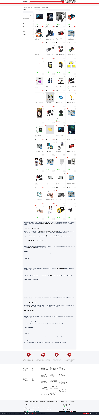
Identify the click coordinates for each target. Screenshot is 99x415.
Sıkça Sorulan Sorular (50, 401)
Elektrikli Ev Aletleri (25, 382)
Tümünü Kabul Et (86, 413)
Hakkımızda (26, 401)
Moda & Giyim (24, 366)
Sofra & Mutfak (24, 370)
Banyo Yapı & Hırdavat (34, 7)
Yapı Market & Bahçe (25, 378)
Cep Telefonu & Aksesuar (25, 368)
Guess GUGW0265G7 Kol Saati (62, 369)
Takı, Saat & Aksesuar (25, 381)
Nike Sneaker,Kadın (43, 373)
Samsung (33, 367)
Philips (32, 369)
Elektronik (24, 367)
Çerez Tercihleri (72, 401)
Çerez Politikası (42, 401)
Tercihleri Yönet (96, 413)
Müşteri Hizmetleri (67, 0)
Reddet (91, 413)
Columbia (33, 381)
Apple (32, 366)
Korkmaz (33, 371)
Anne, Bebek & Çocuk (25, 372)
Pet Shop (24, 377)
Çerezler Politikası (34, 413)
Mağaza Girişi (74, 0)
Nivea (32, 376)
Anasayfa (25, 7)
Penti (32, 372)
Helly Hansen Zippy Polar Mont (62, 377)
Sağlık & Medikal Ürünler (25, 380)
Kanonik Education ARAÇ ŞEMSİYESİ (44, 366)
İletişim (57, 401)
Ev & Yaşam (28, 7)
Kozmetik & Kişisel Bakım (25, 371)
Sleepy (32, 379)
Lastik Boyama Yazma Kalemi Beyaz (54, 388)
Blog (66, 401)
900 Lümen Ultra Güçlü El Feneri (62, 391)
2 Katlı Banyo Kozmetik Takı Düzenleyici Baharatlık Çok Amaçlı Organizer (53, 370)
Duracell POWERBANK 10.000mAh (44, 376)
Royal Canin (33, 380)
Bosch (32, 368)
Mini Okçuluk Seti (61, 384)
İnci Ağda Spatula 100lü (52, 375)
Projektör (47, 7)
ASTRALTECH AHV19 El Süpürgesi (62, 380)
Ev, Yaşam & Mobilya (25, 369)
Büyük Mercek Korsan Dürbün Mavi (62, 388)
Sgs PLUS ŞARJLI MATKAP (61, 381)
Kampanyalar (62, 0)
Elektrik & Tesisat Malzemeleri (41, 7)
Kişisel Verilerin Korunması (34, 401)
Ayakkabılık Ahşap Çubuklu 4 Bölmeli (54, 368)
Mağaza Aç (70, 0)
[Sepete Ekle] (43, 26)
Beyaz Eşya (24, 379)
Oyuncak (24, 376)
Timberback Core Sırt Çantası (62, 368)
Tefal (32, 370)
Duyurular (62, 401)
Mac (32, 377)
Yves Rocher (33, 378)
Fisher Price (33, 382)
